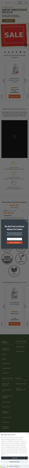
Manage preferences (15, 461)
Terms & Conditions (14, 466)
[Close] (28, 433)
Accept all (14, 458)
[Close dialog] (27, 221)
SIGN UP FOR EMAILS (14, 242)
